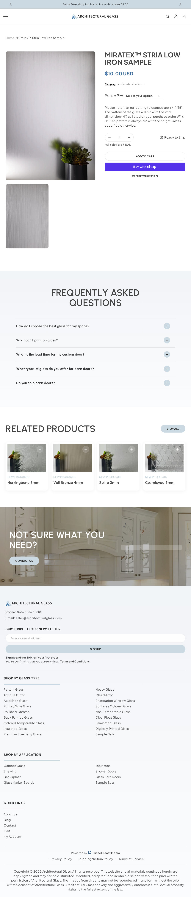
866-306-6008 (29, 612)
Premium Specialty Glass (22, 734)
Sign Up (95, 649)
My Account (12, 836)
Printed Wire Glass (17, 706)
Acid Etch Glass (15, 701)
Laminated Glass (108, 723)
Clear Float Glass (108, 717)
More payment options (145, 175)
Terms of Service (131, 859)
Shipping (110, 84)
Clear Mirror (104, 695)
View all (173, 428)
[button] (5, 16)
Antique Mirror (14, 695)
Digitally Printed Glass (112, 729)
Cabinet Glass (14, 766)
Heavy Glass (105, 689)
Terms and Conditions (75, 661)
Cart (7, 831)
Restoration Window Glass (115, 701)
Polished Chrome (17, 712)
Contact (10, 825)
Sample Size (114, 95)
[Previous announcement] (11, 4)
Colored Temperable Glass (24, 723)
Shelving (10, 771)
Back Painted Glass (18, 717)
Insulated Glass (15, 729)
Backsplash (12, 777)
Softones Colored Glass (113, 706)
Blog (7, 820)
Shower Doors (106, 771)
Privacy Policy (61, 859)
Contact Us (24, 560)
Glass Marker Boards (19, 782)
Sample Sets (105, 734)
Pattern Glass (14, 689)
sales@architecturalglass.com (39, 618)
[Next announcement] (180, 4)
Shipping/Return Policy (95, 859)
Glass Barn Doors (108, 777)
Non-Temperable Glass (113, 712)
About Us (10, 814)
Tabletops (103, 766)
